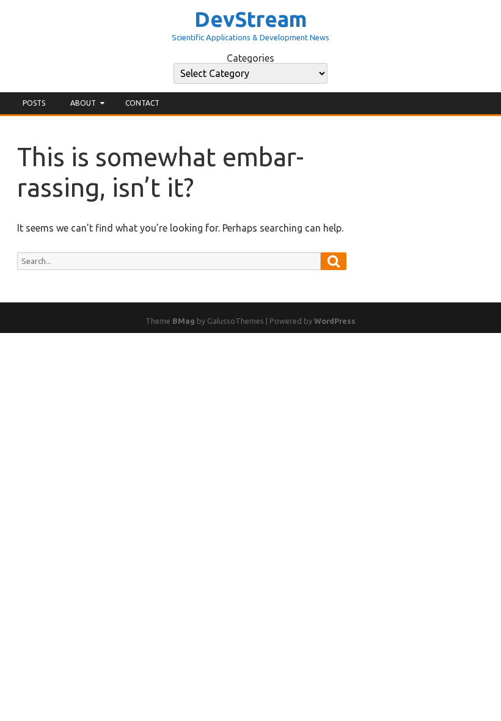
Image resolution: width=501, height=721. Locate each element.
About (83, 103)
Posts (34, 103)
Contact (142, 103)
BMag (183, 321)
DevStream (250, 19)
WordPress (335, 321)
